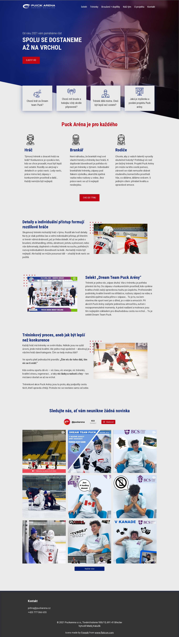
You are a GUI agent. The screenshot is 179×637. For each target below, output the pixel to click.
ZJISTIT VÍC (31, 60)
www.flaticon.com (104, 632)
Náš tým (127, 6)
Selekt (84, 6)
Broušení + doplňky (110, 6)
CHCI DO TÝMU (89, 197)
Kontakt (151, 6)
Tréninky (94, 6)
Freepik (85, 632)
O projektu (139, 6)
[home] (39, 6)
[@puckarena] (67, 422)
